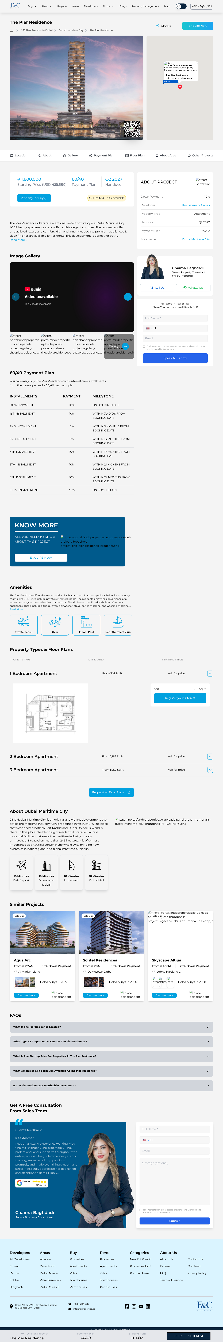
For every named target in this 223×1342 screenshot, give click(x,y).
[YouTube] (141, 1306)
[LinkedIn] (147, 1306)
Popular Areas (139, 1273)
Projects (62, 6)
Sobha (14, 1280)
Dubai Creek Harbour (51, 1287)
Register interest (188, 1336)
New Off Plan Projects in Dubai (141, 1259)
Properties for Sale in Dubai (141, 1266)
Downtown (48, 1266)
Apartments (78, 1266)
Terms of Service (171, 1280)
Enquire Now (198, 25)
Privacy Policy (197, 1273)
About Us (166, 1259)
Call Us (159, 287)
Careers (165, 1266)
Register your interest (180, 698)
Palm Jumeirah (50, 1280)
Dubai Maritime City (196, 239)
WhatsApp (195, 287)
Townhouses (78, 1280)
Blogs (123, 6)
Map (166, 6)
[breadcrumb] (11, 30)
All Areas (46, 1259)
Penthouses (78, 1287)
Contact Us (195, 1259)
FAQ (163, 1273)
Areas (75, 6)
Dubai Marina (49, 1273)
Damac (15, 1273)
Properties (77, 1259)
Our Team (194, 1266)
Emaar (14, 1266)
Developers (91, 6)
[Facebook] (127, 1306)
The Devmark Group (196, 205)
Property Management (145, 6)
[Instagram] (134, 1306)
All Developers (20, 1259)
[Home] (15, 6)
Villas (73, 1273)
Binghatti (16, 1287)
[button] (16, 297)
